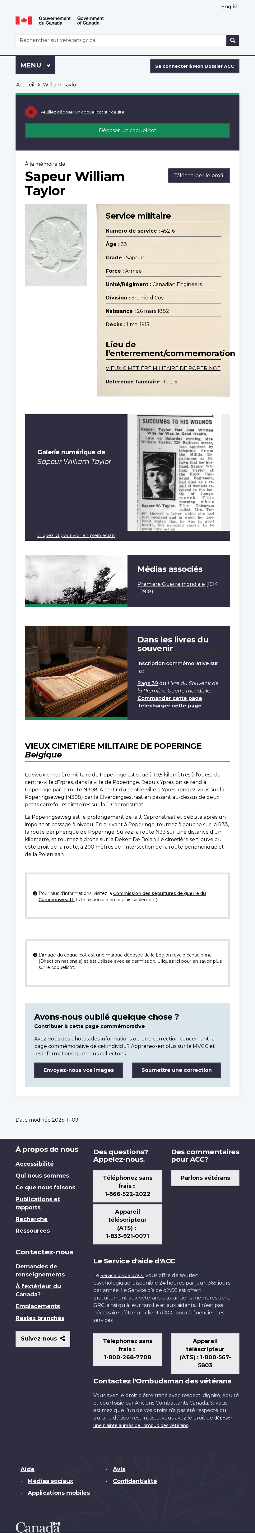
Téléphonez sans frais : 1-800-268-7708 (127, 1349)
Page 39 (147, 683)
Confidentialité (135, 1481)
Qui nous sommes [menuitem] (42, 1175)
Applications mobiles (59, 1492)
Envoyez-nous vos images (79, 1070)
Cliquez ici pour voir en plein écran (76, 535)
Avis (119, 1469)
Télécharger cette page (169, 706)
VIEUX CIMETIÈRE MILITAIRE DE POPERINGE (163, 368)
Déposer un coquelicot (127, 130)
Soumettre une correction (176, 1070)
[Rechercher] (232, 40)
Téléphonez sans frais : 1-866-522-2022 (127, 1185)
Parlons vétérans (205, 1177)
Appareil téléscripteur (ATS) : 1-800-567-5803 (205, 1353)
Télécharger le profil (199, 175)
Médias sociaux (50, 1481)
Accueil (25, 85)
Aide (28, 1469)
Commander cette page (169, 698)
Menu (37, 65)
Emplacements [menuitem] (38, 1306)
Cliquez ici (168, 961)
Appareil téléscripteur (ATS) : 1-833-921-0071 (127, 1223)
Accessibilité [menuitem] (35, 1163)
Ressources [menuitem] (33, 1230)
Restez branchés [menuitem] (40, 1318)
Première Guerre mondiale (171, 584)
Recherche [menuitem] (32, 1219)
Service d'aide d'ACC (122, 1275)
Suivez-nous (45, 1341)
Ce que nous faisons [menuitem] (45, 1187)
